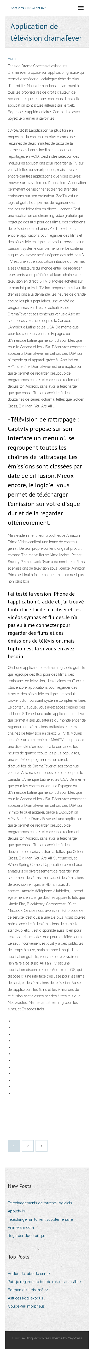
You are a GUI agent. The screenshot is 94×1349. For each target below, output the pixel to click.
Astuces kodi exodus (25, 1298)
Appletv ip (16, 1211)
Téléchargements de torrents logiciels (40, 1203)
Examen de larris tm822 (28, 1290)
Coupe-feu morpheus (26, 1306)
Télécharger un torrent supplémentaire (40, 1219)
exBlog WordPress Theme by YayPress (52, 1338)
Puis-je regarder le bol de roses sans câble (44, 1282)
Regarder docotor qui (26, 1236)
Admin (13, 58)
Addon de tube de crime (29, 1274)
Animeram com (21, 1227)
